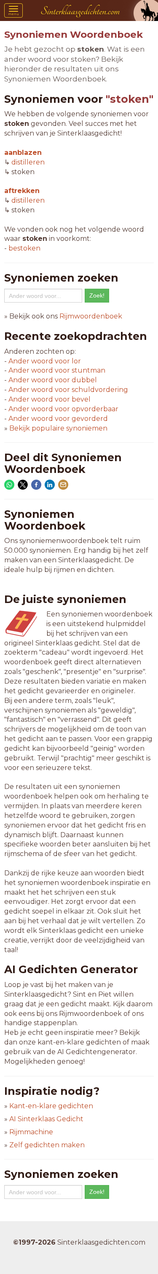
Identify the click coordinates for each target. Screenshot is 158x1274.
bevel (49, 399)
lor (44, 361)
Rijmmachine (31, 1132)
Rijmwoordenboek (90, 316)
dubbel (52, 380)
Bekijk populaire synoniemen (58, 428)
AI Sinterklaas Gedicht (46, 1119)
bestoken (24, 248)
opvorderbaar (63, 409)
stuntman (56, 370)
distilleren (28, 162)
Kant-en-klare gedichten (51, 1106)
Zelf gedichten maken (47, 1145)
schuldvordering (68, 390)
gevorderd (58, 419)
